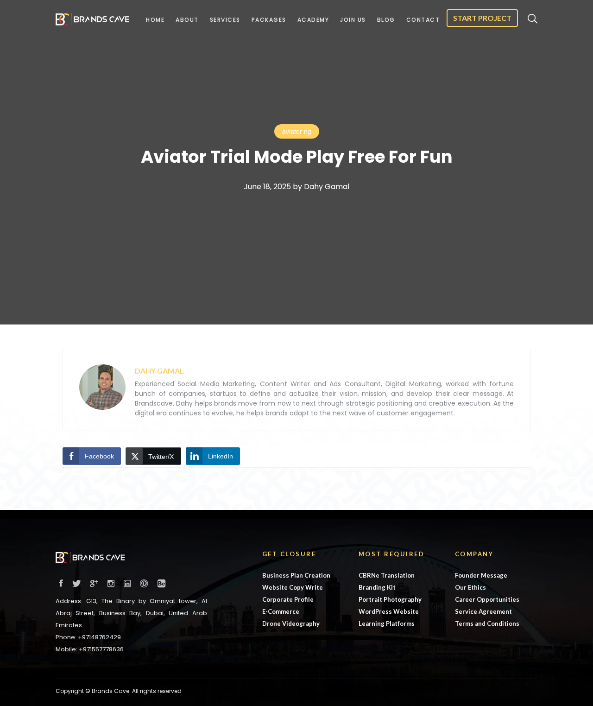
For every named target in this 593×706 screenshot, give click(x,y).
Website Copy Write (292, 587)
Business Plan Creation (296, 575)
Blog (386, 20)
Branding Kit (377, 587)
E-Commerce (280, 611)
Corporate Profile (288, 599)
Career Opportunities (487, 599)
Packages (269, 20)
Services (225, 20)
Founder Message (481, 575)
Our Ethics (470, 587)
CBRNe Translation (387, 575)
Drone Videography (291, 623)
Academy (313, 20)
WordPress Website (389, 611)
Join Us (353, 20)
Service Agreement (483, 611)
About (187, 20)
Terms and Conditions (487, 623)
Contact (423, 20)
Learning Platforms (387, 623)
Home (155, 20)
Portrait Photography (390, 599)
